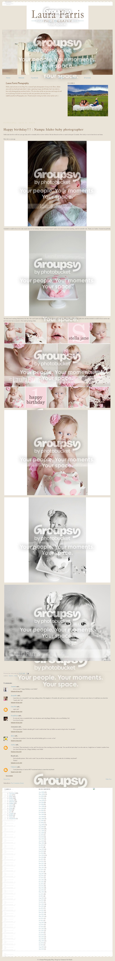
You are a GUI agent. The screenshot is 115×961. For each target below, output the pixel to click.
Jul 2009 (41, 823)
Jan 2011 (41, 859)
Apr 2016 (41, 949)
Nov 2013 (41, 928)
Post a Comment (9, 775)
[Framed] (87, 78)
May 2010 (41, 843)
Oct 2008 (41, 804)
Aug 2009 (41, 825)
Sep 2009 (41, 827)
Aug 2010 (41, 849)
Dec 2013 (41, 930)
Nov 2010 (41, 855)
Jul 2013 (41, 920)
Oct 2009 (41, 829)
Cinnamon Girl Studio (66, 959)
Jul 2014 (41, 945)
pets (10, 812)
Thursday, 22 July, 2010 (16, 771)
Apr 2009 (41, 816)
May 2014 (41, 941)
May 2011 (41, 867)
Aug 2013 (41, 922)
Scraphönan (14, 716)
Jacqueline (14, 695)
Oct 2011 (41, 878)
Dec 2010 (41, 857)
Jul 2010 (41, 847)
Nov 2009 (41, 831)
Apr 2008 (41, 792)
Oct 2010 (41, 853)
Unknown (14, 767)
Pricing (47, 78)
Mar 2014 (41, 937)
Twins (10, 808)
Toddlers (11, 803)
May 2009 (41, 818)
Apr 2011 (41, 865)
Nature (11, 817)
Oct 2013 (41, 926)
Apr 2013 (41, 914)
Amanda (13, 686)
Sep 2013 (41, 924)
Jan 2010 (41, 835)
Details (61, 78)
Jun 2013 (41, 918)
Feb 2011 (41, 861)
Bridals (11, 815)
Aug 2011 (41, 873)
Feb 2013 (41, 910)
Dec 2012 (41, 906)
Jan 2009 (41, 810)
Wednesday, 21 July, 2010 (16, 762)
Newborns (12, 793)
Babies (11, 675)
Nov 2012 (41, 904)
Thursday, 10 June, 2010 (16, 740)
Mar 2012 (41, 888)
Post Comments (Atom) (17, 783)
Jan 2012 (41, 884)
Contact (74, 78)
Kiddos (11, 798)
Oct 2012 (41, 902)
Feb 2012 (41, 886)
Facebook (34, 78)
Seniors (11, 807)
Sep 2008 (41, 802)
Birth (10, 810)
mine (15, 675)
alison (12, 736)
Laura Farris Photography (17, 83)
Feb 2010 (41, 837)
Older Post (108, 779)
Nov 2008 (41, 806)
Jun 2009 (41, 820)
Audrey (13, 745)
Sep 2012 (41, 900)
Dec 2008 (41, 808)
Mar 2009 (41, 814)
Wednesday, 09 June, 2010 (16, 691)
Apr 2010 (41, 841)
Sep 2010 (41, 851)
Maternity (11, 801)
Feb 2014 (41, 935)
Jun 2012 (41, 894)
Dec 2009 (41, 833)
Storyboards (12, 818)
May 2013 (41, 916)
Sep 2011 (41, 875)
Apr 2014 (41, 939)
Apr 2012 (41, 890)
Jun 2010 (41, 845)
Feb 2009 (41, 812)
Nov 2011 (41, 880)
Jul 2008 (41, 798)
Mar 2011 (41, 863)
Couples (11, 813)
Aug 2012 (41, 898)
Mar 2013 (41, 912)
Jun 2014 (41, 943)
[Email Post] (27, 673)
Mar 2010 (41, 839)
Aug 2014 (41, 947)
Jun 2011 (41, 869)
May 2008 (41, 794)
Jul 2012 (41, 896)
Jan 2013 (41, 908)
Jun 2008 (41, 796)
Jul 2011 (41, 871)
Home (8, 78)
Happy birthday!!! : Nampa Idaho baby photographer (44, 129)
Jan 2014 (41, 933)
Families (11, 800)
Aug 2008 (41, 800)
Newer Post (7, 779)
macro (10, 805)
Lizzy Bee (13, 707)
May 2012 (41, 892)
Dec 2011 (41, 882)
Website (21, 78)
